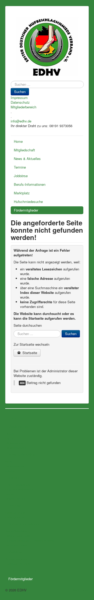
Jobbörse (21, 175)
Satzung (10, 438)
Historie (10, 433)
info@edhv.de (21, 121)
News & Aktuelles (27, 158)
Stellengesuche (15, 517)
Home (18, 141)
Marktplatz (22, 192)
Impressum (19, 97)
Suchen (20, 91)
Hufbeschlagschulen (18, 536)
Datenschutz (20, 102)
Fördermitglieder (26, 210)
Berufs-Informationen (29, 184)
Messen (10, 494)
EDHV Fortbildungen (18, 485)
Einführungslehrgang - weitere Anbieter (29, 540)
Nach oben (81, 589)
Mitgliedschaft (24, 149)
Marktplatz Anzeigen (18, 563)
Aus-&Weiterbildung (17, 531)
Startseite (29, 352)
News (9, 461)
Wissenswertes (15, 466)
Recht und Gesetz (16, 545)
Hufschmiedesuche (28, 201)
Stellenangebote (15, 512)
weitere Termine (15, 499)
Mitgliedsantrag (14, 443)
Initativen (10, 471)
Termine (20, 167)
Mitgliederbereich (23, 107)
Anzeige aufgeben (16, 559)
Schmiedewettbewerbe (19, 489)
